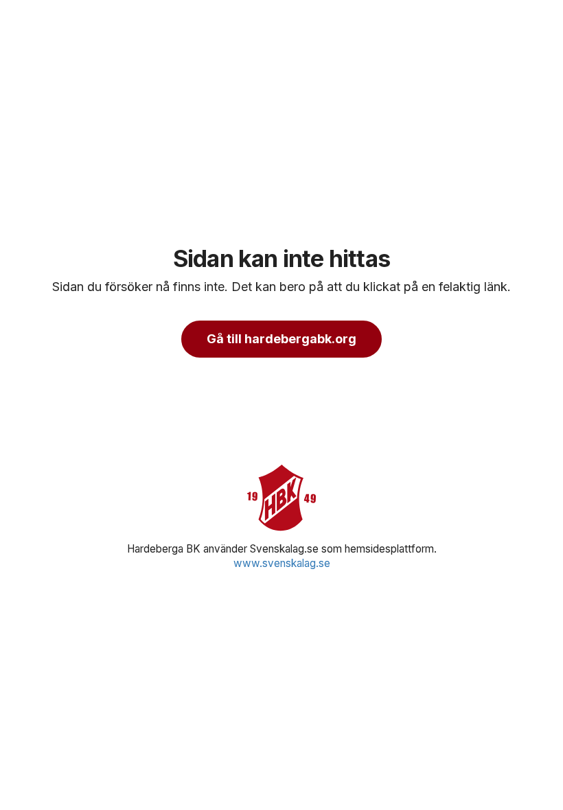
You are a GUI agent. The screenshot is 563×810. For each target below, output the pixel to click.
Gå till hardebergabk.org (281, 339)
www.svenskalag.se (281, 563)
